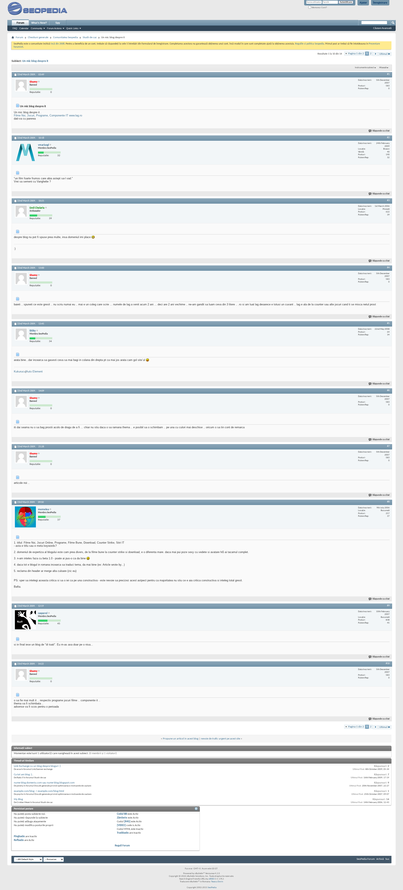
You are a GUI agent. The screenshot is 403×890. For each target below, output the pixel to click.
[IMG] (127, 821)
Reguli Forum (122, 845)
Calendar (24, 28)
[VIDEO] (121, 825)
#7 (388, 446)
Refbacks (19, 840)
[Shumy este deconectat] (21, 85)
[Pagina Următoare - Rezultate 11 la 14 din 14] (375, 54)
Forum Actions (54, 28)
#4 (388, 267)
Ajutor (363, 2)
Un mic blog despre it (35, 61)
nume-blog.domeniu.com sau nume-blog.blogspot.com (44, 782)
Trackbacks (123, 832)
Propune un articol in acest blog (180, 738)
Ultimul (383, 54)
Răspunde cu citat (381, 131)
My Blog (18, 799)
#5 (388, 323)
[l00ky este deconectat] (21, 334)
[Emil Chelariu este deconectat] (21, 211)
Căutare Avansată (382, 28)
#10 (388, 663)
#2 (388, 137)
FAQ (15, 28)
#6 (388, 390)
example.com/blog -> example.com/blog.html (39, 791)
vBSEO (212, 879)
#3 (388, 200)
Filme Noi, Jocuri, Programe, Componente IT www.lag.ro (48, 115)
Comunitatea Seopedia (65, 37)
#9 (388, 605)
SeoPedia (212, 887)
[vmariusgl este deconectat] (25, 152)
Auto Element (34, 371)
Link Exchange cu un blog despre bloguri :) (37, 766)
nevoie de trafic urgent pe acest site (220, 738)
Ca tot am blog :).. (23, 774)
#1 (388, 74)
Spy (57, 22)
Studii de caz (90, 37)
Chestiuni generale (38, 37)
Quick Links (72, 28)
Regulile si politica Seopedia (309, 44)
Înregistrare (380, 2)
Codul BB (122, 814)
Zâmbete (122, 817)
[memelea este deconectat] (25, 516)
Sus (387, 859)
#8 (388, 502)
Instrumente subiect (364, 67)
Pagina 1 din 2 (356, 53)
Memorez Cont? (319, 7)
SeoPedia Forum (366, 859)
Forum (20, 22)
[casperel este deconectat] (25, 619)
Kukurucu (19, 371)
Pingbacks (19, 836)
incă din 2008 (57, 44)
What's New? (39, 22)
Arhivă (380, 859)
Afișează (382, 67)
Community (36, 28)
